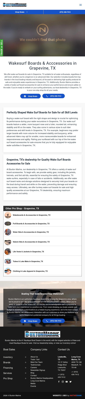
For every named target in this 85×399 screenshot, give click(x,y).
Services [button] (7, 373)
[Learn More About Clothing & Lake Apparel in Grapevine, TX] (42, 271)
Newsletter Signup (38, 370)
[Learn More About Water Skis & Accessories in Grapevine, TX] (42, 232)
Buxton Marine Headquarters (42, 378)
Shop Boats (19, 12)
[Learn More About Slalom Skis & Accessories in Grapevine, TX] (42, 242)
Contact (34, 375)
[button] (80, 5)
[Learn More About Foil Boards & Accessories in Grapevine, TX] (42, 223)
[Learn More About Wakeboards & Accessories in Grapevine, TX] (42, 215)
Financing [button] (8, 367)
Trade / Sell (35, 359)
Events (33, 386)
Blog (32, 372)
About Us (34, 356)
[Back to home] (15, 5)
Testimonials (35, 364)
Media (33, 383)
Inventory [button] (8, 357)
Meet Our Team (36, 362)
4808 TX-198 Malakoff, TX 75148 (76, 365)
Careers (34, 367)
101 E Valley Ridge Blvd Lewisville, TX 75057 (63, 366)
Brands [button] (6, 362)
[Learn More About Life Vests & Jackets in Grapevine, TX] (42, 252)
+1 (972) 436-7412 (61, 375)
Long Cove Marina (38, 380)
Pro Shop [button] (8, 378)
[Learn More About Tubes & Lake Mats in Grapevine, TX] (42, 261)
